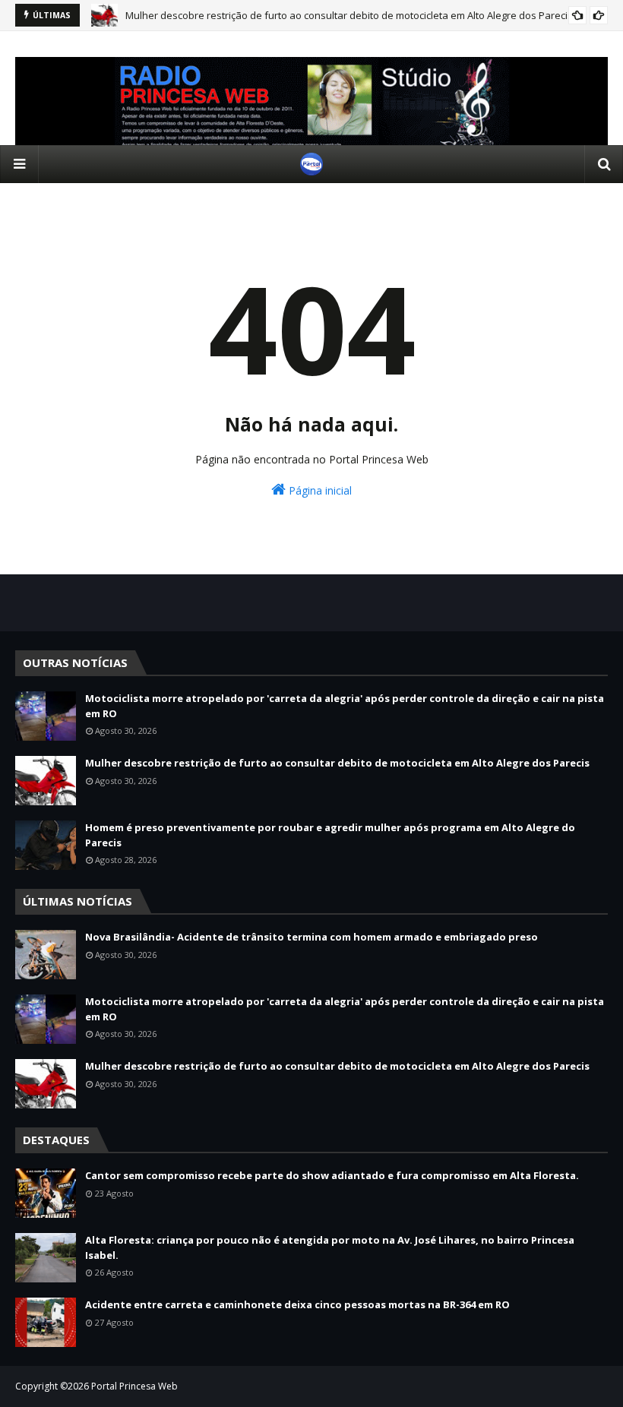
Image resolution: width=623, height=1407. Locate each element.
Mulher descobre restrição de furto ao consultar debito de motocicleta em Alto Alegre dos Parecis (349, 15)
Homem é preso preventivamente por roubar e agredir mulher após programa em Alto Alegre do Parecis (330, 834)
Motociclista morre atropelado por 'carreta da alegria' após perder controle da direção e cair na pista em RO (344, 705)
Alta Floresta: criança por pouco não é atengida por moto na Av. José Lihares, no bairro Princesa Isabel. (329, 1247)
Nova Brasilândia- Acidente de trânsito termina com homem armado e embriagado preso (311, 937)
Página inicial (319, 490)
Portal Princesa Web (134, 1386)
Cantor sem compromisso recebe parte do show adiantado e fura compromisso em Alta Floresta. (332, 1175)
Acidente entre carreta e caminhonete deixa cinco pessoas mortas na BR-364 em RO (297, 1304)
